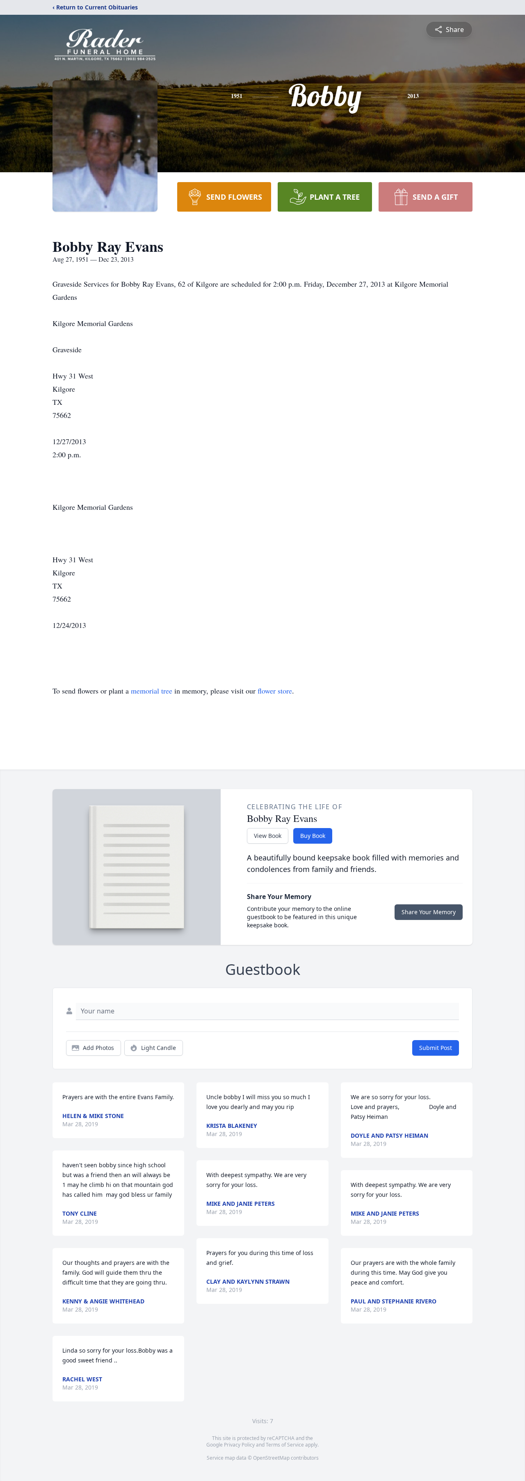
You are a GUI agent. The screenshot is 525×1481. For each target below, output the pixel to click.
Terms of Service (285, 1444)
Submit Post (435, 1048)
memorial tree (151, 691)
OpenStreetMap (271, 1457)
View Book (267, 836)
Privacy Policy (239, 1444)
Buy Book (312, 836)
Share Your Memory (429, 912)
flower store (275, 691)
